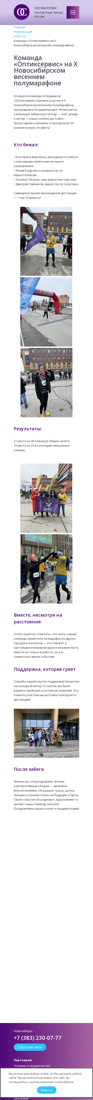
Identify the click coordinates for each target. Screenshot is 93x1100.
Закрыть (47, 1090)
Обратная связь (30, 1047)
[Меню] (73, 12)
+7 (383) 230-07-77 (37, 1037)
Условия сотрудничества (32, 1066)
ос (19, 12)
